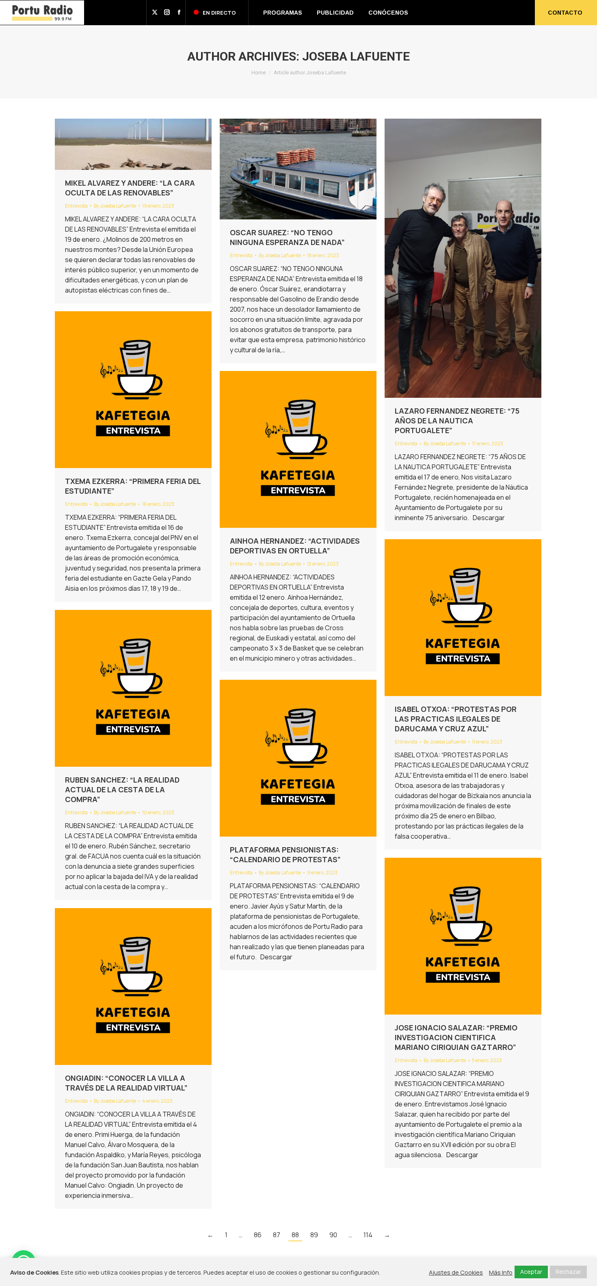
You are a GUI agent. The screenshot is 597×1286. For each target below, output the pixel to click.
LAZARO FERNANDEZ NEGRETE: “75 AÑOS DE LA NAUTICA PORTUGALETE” (457, 420)
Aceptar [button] (531, 1271)
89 (314, 1234)
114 (367, 1234)
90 (333, 1234)
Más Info (501, 1272)
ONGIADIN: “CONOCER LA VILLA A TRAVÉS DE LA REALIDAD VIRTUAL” (126, 1083)
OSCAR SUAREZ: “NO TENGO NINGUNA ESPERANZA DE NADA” (287, 237)
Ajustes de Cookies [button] (456, 1272)
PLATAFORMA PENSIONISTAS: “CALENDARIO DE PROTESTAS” (285, 854)
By (115, 205)
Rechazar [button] (568, 1271)
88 (295, 1234)
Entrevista (76, 205)
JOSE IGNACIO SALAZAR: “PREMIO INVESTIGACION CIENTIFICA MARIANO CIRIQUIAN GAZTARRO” (456, 1037)
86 (258, 1234)
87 (276, 1234)
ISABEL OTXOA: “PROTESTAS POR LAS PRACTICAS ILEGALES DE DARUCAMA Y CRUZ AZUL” (456, 718)
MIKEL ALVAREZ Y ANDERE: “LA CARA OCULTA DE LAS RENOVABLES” (130, 187)
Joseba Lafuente (356, 56)
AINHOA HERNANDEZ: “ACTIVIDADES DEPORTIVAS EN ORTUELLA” (295, 545)
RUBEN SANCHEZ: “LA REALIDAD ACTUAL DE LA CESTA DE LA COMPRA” (122, 789)
